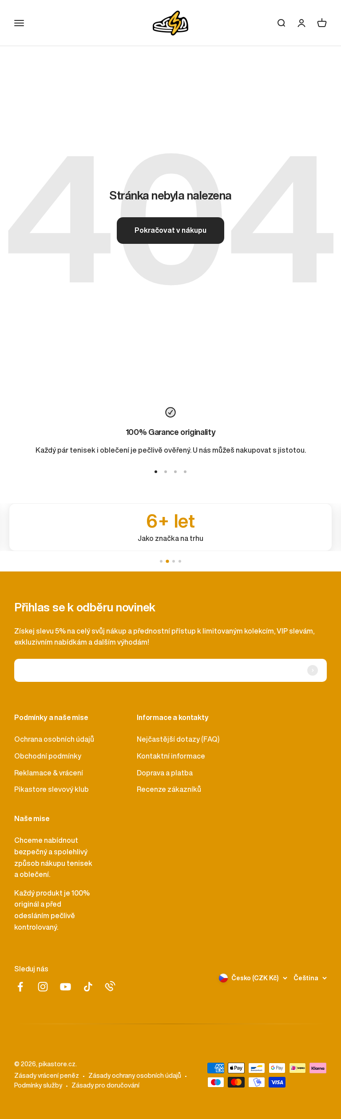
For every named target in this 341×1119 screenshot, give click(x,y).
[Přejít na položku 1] (156, 471)
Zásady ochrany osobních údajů (134, 1075)
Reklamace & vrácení (48, 772)
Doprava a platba (165, 772)
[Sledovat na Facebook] (20, 987)
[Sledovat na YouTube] (65, 987)
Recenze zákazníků (169, 789)
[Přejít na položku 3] (175, 471)
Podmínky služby (38, 1085)
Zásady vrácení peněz (46, 1075)
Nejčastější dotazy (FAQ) (178, 739)
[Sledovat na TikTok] (88, 987)
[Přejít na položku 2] (165, 471)
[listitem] (170, 527)
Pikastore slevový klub (51, 789)
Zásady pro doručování (105, 1085)
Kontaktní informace (171, 755)
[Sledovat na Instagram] (43, 987)
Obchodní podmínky (47, 755)
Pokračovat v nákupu (170, 230)
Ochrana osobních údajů (54, 739)
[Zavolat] (110, 986)
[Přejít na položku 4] (185, 471)
